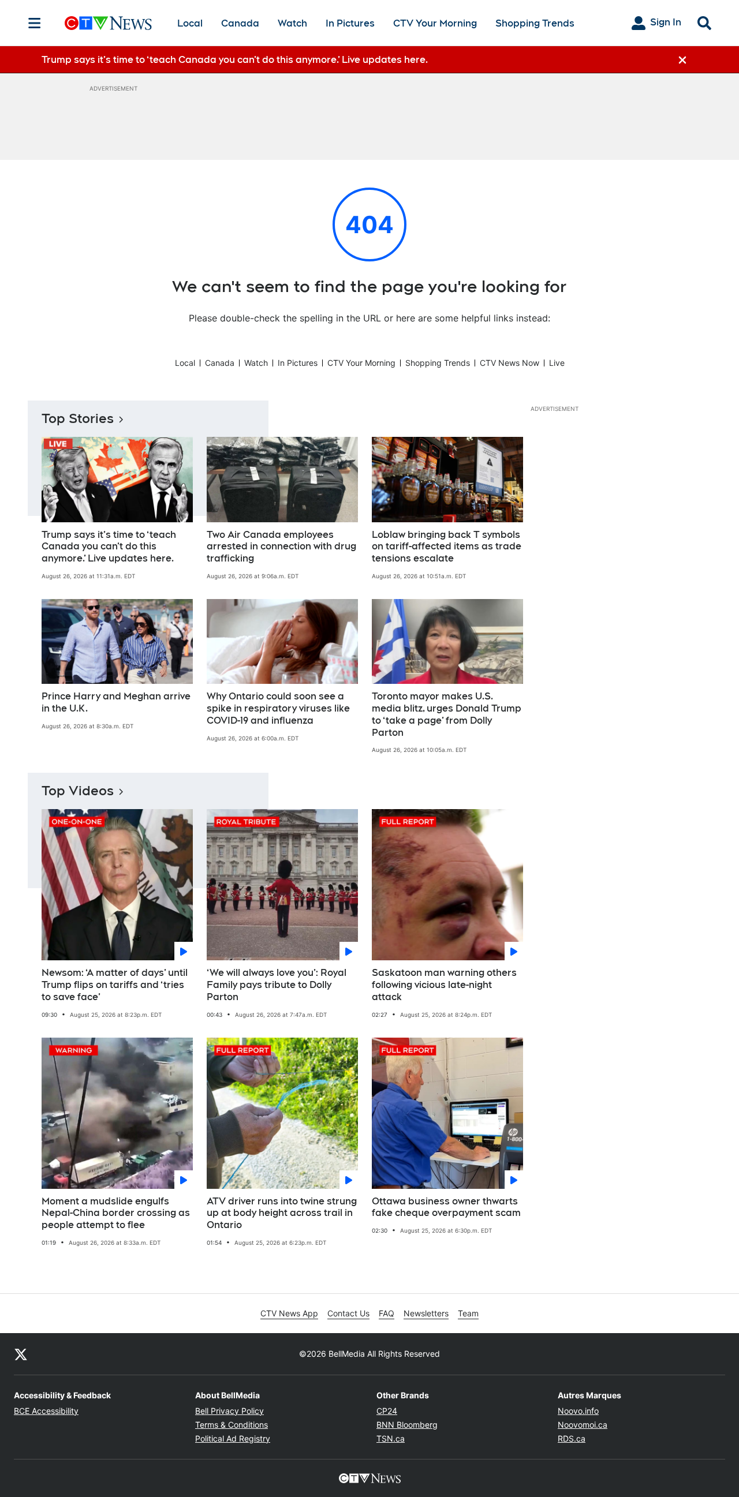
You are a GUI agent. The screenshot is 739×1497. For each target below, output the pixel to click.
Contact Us (348, 1313)
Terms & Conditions (231, 1424)
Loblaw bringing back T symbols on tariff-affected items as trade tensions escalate (446, 546)
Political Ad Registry (232, 1438)
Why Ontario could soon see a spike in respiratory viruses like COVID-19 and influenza (278, 708)
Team (468, 1313)
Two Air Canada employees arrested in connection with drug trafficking (281, 546)
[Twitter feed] (21, 1354)
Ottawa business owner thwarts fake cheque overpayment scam (446, 1207)
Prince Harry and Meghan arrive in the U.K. (116, 702)
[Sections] (34, 23)
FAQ (386, 1313)
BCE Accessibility (46, 1411)
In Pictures (350, 23)
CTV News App (289, 1313)
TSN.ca (390, 1438)
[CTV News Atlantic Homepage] (108, 23)
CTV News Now (509, 363)
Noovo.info (578, 1411)
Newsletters (426, 1313)
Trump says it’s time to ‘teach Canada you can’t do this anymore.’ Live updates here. (109, 546)
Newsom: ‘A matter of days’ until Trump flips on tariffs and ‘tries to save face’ (115, 984)
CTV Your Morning (435, 23)
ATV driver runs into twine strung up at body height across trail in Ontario (282, 1213)
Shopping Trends (534, 23)
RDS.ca (571, 1438)
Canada (240, 23)
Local (190, 23)
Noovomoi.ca (582, 1424)
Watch (292, 23)
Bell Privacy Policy (229, 1411)
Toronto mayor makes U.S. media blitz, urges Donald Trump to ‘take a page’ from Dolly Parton (446, 714)
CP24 (386, 1411)
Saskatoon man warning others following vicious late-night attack (444, 984)
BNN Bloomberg (407, 1424)
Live (557, 363)
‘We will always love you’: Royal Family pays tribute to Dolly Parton (276, 984)
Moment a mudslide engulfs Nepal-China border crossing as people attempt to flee (116, 1213)
